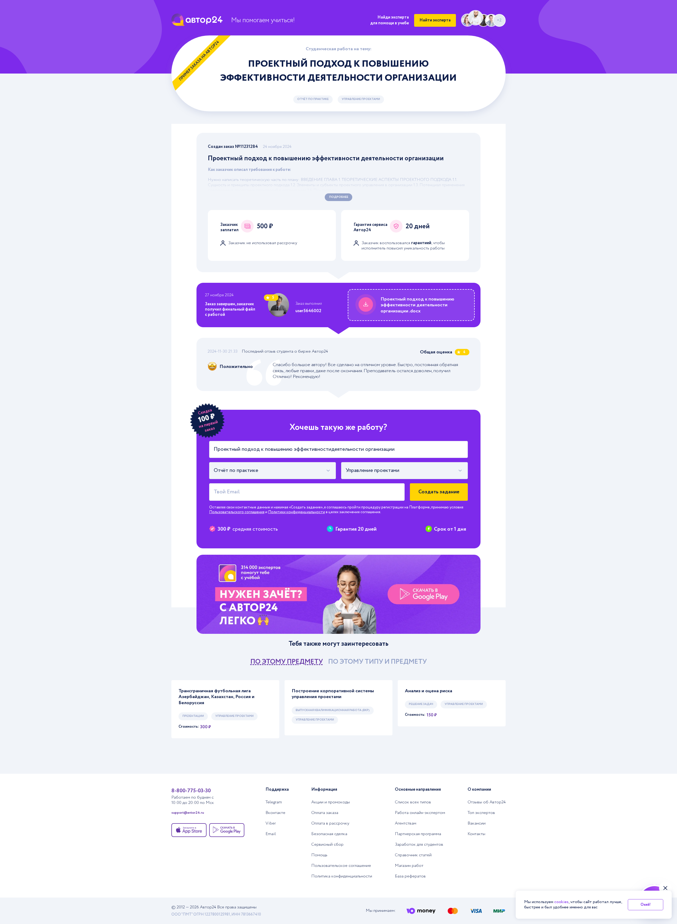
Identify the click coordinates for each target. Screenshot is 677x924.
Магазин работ (409, 865)
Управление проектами (361, 99)
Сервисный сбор (327, 844)
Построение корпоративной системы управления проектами (333, 694)
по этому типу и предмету (377, 662)
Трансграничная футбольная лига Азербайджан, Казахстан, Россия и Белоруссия (216, 697)
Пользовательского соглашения (236, 512)
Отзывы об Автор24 (487, 802)
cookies (561, 902)
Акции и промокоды (330, 802)
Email (271, 834)
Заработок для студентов (419, 844)
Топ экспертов (481, 813)
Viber (271, 823)
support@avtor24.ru (187, 813)
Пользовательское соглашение (341, 865)
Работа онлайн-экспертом (420, 813)
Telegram (274, 802)
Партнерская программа (418, 834)
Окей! (646, 904)
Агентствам (405, 823)
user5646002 (308, 311)
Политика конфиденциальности (341, 876)
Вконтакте (275, 813)
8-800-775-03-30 (191, 791)
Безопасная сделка (329, 834)
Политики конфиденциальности (296, 512)
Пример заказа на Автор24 (199, 60)
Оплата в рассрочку (330, 823)
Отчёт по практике (313, 99)
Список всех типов (413, 802)
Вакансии (477, 823)
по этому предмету (286, 662)
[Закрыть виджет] (665, 888)
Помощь (319, 855)
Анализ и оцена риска (428, 691)
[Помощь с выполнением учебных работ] (338, 594)
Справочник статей (413, 855)
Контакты (476, 834)
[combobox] (272, 470)
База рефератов (410, 876)
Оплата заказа (324, 813)
